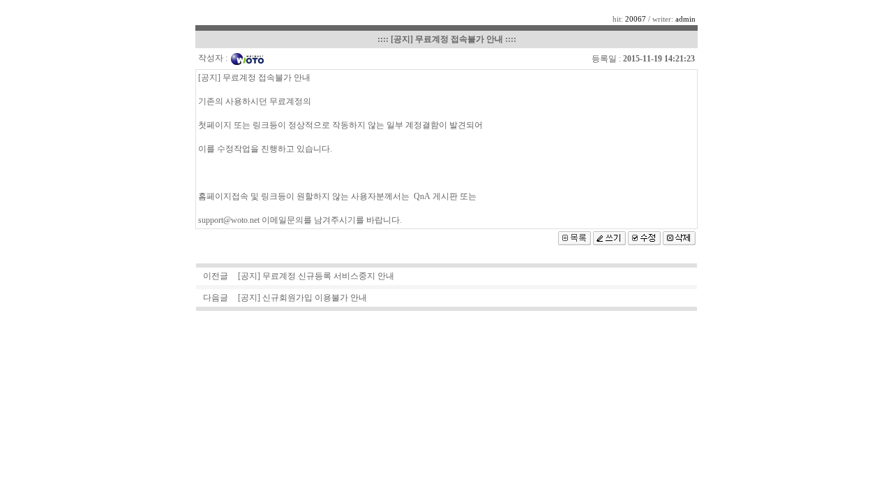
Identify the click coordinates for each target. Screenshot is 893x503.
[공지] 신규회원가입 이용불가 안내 (302, 297)
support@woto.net (229, 220)
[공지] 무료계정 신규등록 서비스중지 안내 (316, 276)
